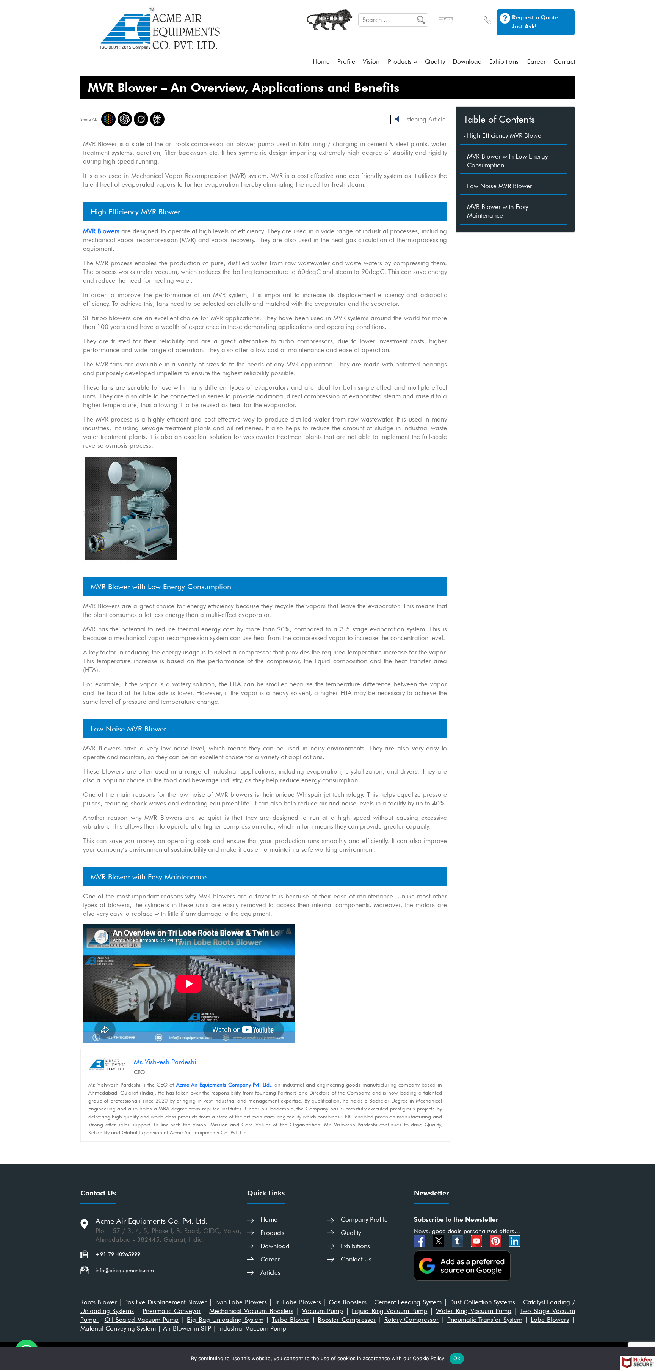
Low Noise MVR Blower (499, 186)
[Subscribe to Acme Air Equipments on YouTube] (477, 1240)
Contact (564, 61)
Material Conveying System (118, 1328)
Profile (346, 61)
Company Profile (364, 1219)
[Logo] (160, 27)
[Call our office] (487, 19)
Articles (270, 1272)
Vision (371, 61)
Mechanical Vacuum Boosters (251, 1311)
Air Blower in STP (187, 1328)
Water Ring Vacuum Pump (473, 1311)
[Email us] (446, 19)
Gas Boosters (348, 1302)
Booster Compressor (347, 1319)
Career (536, 61)
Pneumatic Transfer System (484, 1319)
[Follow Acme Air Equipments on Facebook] (420, 1240)
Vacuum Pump (322, 1311)
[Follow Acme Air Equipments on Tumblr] (458, 1240)
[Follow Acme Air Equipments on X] (439, 1240)
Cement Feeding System (408, 1302)
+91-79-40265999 (118, 1254)
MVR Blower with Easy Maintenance (497, 211)
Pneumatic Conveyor (172, 1311)
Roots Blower (98, 1302)
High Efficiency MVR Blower (505, 135)
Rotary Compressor (411, 1319)
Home (321, 61)
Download (467, 61)
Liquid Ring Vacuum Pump (389, 1311)
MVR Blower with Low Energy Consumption (507, 161)
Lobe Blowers (550, 1319)
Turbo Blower (291, 1319)
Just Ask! (524, 26)
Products (400, 61)
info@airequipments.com (125, 1270)
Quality (435, 61)
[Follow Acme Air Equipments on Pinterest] (496, 1240)
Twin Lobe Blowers (241, 1302)
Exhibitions (504, 61)
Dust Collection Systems (482, 1302)
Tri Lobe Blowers (297, 1302)
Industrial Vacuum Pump (252, 1328)
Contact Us (356, 1259)
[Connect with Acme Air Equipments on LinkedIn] (514, 1240)
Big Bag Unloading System (225, 1319)
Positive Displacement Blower (165, 1302)
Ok (456, 1358)
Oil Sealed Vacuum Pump (142, 1319)
